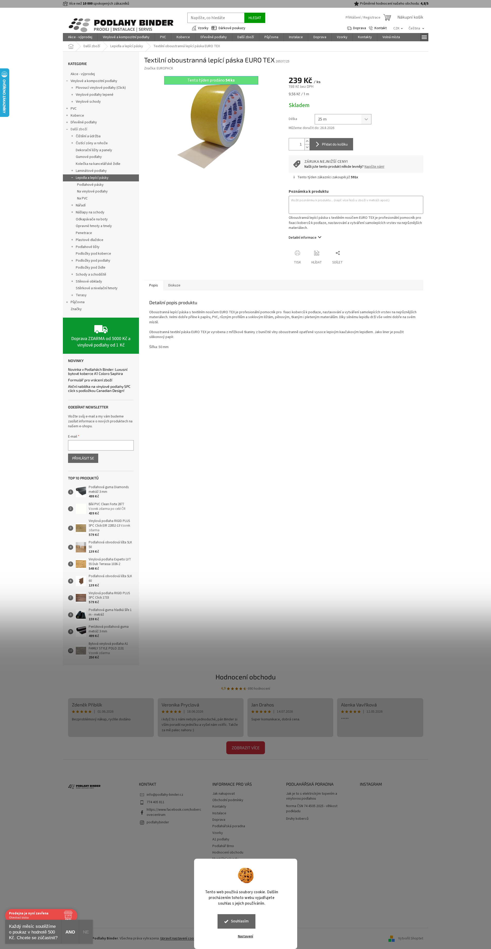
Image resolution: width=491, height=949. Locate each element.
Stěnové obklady (89, 281)
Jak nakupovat (223, 793)
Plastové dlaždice (89, 240)
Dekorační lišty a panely (94, 150)
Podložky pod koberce (93, 253)
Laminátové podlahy (91, 170)
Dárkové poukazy (232, 28)
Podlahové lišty (87, 247)
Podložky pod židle (90, 267)
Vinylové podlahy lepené (94, 94)
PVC (74, 108)
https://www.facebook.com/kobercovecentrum (174, 812)
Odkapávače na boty (92, 219)
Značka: (158, 68)
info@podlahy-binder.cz (165, 794)
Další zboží (79, 129)
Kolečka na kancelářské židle (98, 163)
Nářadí (81, 205)
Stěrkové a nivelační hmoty (97, 288)
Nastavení (245, 936)
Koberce (77, 115)
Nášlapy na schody (90, 212)
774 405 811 (155, 802)
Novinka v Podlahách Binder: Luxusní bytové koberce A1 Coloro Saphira (97, 371)
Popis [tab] (153, 285)
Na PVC (82, 198)
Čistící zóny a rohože (92, 143)
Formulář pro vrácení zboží (90, 380)
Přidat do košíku (335, 144)
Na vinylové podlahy (92, 191)
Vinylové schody (88, 101)
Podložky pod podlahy (93, 260)
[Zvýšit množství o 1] (307, 141)
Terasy (81, 295)
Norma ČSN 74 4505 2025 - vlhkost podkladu (311, 809)
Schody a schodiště (91, 274)
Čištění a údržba (88, 136)
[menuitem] (80, 37)
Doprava (359, 28)
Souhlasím (240, 921)
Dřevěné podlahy (84, 122)
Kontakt (381, 28)
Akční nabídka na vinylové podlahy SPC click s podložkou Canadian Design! (99, 388)
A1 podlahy (220, 839)
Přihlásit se (83, 458)
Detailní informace (303, 237)
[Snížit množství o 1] (307, 147)
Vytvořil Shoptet (410, 938)
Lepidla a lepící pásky (92, 177)
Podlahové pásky (90, 184)
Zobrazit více (246, 747)
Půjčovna (78, 302)
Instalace (219, 813)
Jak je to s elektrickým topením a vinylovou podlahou (311, 796)
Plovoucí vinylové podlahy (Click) (101, 87)
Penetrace (84, 233)
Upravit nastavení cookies (180, 938)
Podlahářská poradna (228, 826)
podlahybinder (158, 822)
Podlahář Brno (223, 846)
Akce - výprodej (83, 74)
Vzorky (203, 28)
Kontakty (219, 806)
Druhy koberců (297, 818)
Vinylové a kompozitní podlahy (94, 81)
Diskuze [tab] (174, 285)
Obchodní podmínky (227, 800)
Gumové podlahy (89, 156)
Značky (76, 309)
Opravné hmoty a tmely (94, 226)
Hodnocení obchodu (245, 677)
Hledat (254, 17)
